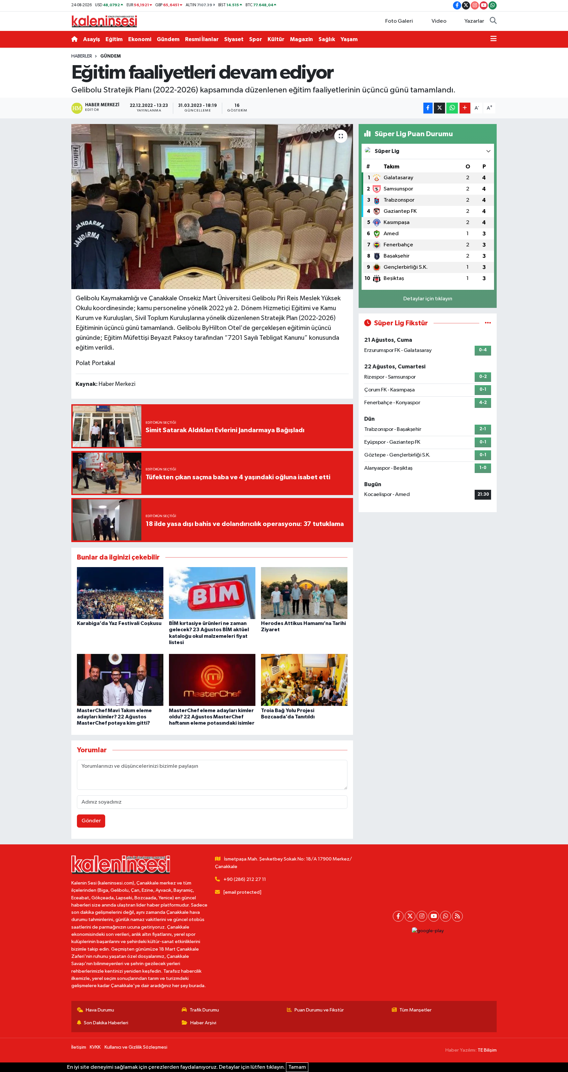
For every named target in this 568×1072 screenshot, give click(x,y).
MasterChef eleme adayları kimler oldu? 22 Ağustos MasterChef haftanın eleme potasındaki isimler (211, 717)
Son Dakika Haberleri (106, 1022)
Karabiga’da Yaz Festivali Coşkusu (119, 623)
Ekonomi (139, 39)
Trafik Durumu (204, 1010)
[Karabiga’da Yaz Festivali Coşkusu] (120, 593)
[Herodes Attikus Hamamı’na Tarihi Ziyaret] (304, 593)
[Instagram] (421, 916)
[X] (410, 916)
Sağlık (327, 39)
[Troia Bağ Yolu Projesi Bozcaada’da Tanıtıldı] (304, 680)
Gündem (168, 39)
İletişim (78, 1047)
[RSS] (457, 916)
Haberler (81, 56)
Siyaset (234, 39)
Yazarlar (474, 21)
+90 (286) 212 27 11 (245, 879)
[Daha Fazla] (465, 108)
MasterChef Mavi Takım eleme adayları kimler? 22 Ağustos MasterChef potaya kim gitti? (114, 717)
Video (439, 21)
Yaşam (349, 39)
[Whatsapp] (445, 916)
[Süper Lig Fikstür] (488, 323)
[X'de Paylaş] (439, 108)
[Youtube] (433, 916)
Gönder (91, 821)
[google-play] (427, 931)
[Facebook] (398, 916)
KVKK (95, 1047)
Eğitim (114, 39)
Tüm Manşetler (415, 1010)
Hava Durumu (100, 1010)
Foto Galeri (399, 21)
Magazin (301, 39)
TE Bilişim (487, 1050)
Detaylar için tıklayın (427, 299)
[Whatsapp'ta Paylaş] (452, 108)
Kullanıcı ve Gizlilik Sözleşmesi (136, 1047)
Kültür (276, 39)
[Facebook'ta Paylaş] (428, 108)
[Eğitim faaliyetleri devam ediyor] (212, 206)
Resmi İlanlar (202, 39)
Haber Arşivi (203, 1022)
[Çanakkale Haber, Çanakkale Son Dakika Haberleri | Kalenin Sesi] (104, 20)
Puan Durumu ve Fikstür (319, 1010)
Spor (255, 39)
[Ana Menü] (493, 39)
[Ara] (493, 21)
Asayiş (91, 39)
